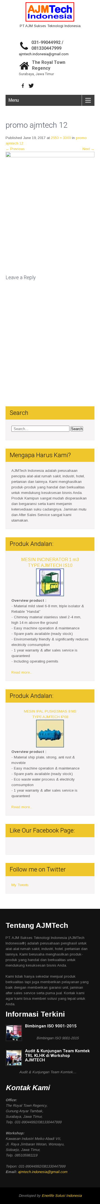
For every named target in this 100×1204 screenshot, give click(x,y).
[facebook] (23, 85)
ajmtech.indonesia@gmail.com (44, 54)
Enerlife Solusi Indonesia (62, 1195)
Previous (15, 149)
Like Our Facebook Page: (42, 830)
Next (88, 149)
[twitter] (31, 85)
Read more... (21, 672)
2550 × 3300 (61, 138)
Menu (13, 100)
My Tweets (20, 885)
